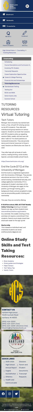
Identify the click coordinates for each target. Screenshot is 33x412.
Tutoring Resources (9, 53)
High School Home (9, 50)
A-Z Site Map (17, 411)
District (10, 14)
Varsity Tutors (8, 270)
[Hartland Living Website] (16, 343)
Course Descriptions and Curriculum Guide (18, 65)
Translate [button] (11, 26)
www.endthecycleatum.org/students (13, 211)
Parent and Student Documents (23, 368)
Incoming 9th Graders (12, 68)
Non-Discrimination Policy (12, 409)
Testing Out (8, 90)
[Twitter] (16, 397)
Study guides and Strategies (13, 263)
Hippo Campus (8, 266)
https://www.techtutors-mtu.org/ (12, 161)
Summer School (10, 99)
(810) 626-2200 (8, 321)
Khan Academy (9, 261)
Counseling (21, 50)
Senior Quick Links (11, 96)
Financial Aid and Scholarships (15, 80)
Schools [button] (10, 20)
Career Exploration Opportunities (15, 74)
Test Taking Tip (9, 268)
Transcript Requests (11, 71)
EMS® (29, 405)
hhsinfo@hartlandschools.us (14, 328)
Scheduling (8, 62)
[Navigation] (27, 6)
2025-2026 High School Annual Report (11, 365)
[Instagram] (10, 397)
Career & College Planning (13, 77)
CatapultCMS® (23, 405)
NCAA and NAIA (10, 93)
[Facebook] (3, 397)
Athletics (9, 377)
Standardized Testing (12, 86)
